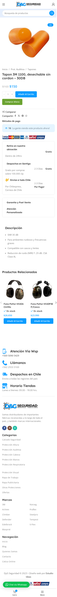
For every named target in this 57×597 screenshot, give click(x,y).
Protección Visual (10, 472)
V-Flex (32, 524)
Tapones (32, 69)
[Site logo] (28, 4)
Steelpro (34, 514)
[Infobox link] (20, 351)
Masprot (6, 529)
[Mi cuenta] (53, 4)
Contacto (6, 556)
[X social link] (19, 116)
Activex (5, 509)
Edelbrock (7, 524)
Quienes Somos (9, 551)
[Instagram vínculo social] (9, 428)
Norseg (33, 504)
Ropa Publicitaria (10, 482)
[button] (15, 321)
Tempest (34, 519)
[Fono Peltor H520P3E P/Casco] (42, 289)
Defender (6, 519)
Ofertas (6, 492)
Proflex (33, 509)
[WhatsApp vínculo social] (26, 116)
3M (3, 504)
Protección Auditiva (11, 449)
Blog (4, 546)
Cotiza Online (8, 561)
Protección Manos (11, 459)
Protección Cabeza (11, 454)
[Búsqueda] (51, 13)
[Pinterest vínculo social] (23, 116)
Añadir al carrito (26, 94)
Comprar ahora (12, 101)
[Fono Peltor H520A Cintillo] (15, 289)
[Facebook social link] (15, 116)
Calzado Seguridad (11, 439)
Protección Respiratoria (13, 464)
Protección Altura (10, 444)
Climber (6, 514)
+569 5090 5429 (10, 355)
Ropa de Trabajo (10, 477)
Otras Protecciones (11, 487)
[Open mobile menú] (4, 4)
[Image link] (20, 405)
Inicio (5, 69)
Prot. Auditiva (17, 69)
